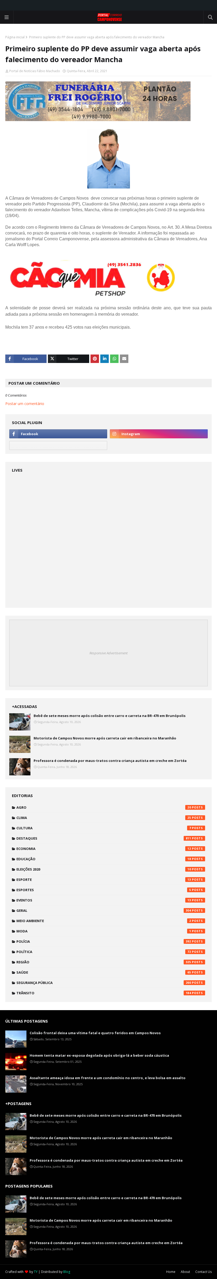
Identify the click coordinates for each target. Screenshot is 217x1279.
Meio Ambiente (103, 920)
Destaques (103, 838)
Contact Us (203, 1271)
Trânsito (103, 993)
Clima (103, 817)
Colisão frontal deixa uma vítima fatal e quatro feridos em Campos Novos (95, 1032)
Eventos (103, 900)
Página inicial (15, 37)
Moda (103, 931)
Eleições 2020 (103, 869)
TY (36, 1271)
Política (103, 951)
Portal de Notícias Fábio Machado (34, 71)
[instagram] (159, 433)
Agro (103, 807)
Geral (103, 910)
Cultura (103, 828)
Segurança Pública (103, 982)
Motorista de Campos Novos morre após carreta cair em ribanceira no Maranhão (105, 738)
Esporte (103, 879)
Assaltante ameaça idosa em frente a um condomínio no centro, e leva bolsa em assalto (108, 1077)
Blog (66, 1271)
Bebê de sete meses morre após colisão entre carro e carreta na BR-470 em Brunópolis (110, 715)
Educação (103, 859)
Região (103, 962)
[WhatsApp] (58, 445)
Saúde (103, 972)
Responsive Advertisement (108, 653)
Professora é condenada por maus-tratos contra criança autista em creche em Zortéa (110, 760)
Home (170, 1271)
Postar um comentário (24, 403)
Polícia (103, 941)
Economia (103, 848)
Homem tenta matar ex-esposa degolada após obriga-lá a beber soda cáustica (99, 1055)
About (185, 1271)
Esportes (103, 889)
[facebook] (58, 433)
